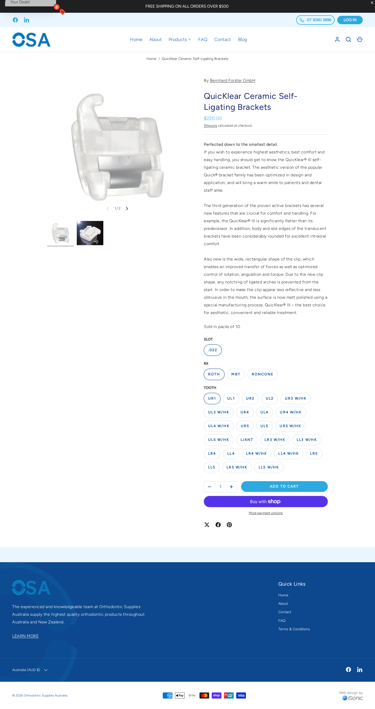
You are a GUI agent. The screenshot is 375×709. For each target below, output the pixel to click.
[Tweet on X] (206, 524)
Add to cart (284, 486)
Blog (242, 39)
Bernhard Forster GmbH (233, 80)
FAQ (202, 39)
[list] (117, 147)
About (155, 39)
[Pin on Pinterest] (229, 524)
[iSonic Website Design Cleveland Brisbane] (352, 698)
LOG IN (350, 20)
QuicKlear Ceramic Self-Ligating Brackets (195, 59)
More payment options (266, 513)
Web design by (351, 693)
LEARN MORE (25, 636)
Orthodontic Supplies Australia (45, 695)
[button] (359, 39)
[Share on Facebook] (218, 524)
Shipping (210, 125)
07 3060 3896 (318, 20)
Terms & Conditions (294, 629)
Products (178, 39)
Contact (222, 39)
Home (136, 39)
